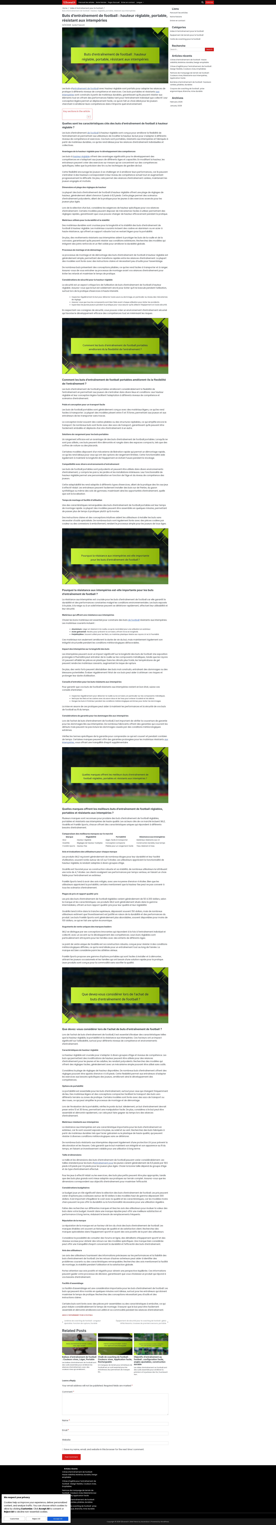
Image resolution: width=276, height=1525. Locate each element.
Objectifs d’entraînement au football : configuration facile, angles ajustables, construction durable (149, 1361)
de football (93, 132)
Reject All (36, 1519)
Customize (14, 1519)
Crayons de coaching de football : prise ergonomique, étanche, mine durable (187, 89)
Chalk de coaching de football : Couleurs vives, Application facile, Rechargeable (115, 1359)
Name (66, 1420)
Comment (68, 1391)
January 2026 (176, 105)
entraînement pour (103, 1163)
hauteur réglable (81, 156)
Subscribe (209, 2)
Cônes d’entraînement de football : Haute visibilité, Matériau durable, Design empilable (189, 61)
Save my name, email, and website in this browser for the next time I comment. (104, 1449)
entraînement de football (86, 88)
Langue (139, 2)
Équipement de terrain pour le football (186, 35)
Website (66, 1439)
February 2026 (176, 101)
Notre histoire (101, 2)
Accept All (57, 1519)
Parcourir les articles (86, 2)
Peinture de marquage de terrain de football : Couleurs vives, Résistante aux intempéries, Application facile (189, 75)
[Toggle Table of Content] (87, 117)
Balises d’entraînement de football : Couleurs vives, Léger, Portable (79, 1358)
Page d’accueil (113, 2)
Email (65, 1430)
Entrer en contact (128, 2)
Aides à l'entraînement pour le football (77, 1315)
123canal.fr (69, 2)
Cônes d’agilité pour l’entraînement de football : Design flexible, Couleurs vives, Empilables (191, 67)
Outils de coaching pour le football (185, 39)
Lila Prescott (79, 25)
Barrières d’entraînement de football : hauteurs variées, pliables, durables (190, 83)
